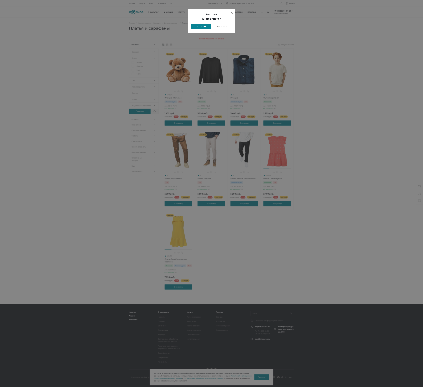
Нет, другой (222, 26)
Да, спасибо (201, 26)
